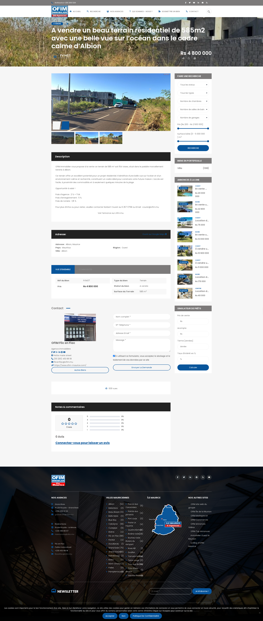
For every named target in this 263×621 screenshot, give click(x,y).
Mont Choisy (116, 563)
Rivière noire (135, 533)
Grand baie (116, 547)
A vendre (144, 286)
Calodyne (116, 524)
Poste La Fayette (134, 524)
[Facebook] (185, 3)
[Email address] (202, 3)
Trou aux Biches (135, 564)
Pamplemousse (116, 571)
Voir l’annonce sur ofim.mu (111, 213)
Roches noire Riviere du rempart (134, 541)
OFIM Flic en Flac (63, 343)
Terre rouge (135, 560)
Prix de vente (183, 315)
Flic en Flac (116, 535)
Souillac (135, 552)
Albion (64, 251)
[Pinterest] (62, 352)
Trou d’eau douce (134, 570)
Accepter (109, 616)
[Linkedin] (60, 352)
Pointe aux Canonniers (134, 506)
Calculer (193, 367)
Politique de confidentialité (146, 616)
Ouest (125, 247)
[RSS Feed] (207, 3)
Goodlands (116, 543)
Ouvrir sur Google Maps (153, 234)
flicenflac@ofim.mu (63, 554)
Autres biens (80, 370)
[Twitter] (190, 3)
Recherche (193, 148)
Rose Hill (135, 548)
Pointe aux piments (134, 513)
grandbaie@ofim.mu (64, 514)
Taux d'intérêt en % (186, 353)
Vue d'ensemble (63, 269)
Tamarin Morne (135, 556)
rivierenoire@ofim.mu (64, 534)
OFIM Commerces (199, 519)
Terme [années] (185, 340)
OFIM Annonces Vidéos (196, 526)
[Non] (259, 612)
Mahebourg (116, 555)
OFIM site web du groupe (197, 506)
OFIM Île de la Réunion (201, 511)
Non (123, 616)
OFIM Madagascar (199, 515)
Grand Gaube (116, 551)
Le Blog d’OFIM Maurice (196, 544)
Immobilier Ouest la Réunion (198, 537)
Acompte (181, 328)
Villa (193, 168)
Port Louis (135, 518)
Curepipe (116, 528)
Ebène (116, 532)
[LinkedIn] (198, 3)
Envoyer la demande (142, 367)
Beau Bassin (116, 512)
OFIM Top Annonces (200, 531)
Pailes (116, 567)
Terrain (143, 280)
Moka (116, 559)
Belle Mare (116, 516)
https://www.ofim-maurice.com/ (70, 365)
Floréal (116, 539)
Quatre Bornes (135, 529)
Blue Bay (116, 520)
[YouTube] (194, 3)
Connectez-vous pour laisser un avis (82, 443)
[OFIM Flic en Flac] (80, 327)
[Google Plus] (57, 352)
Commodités (85, 269)
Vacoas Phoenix (135, 575)
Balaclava (116, 508)
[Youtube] (64, 352)
